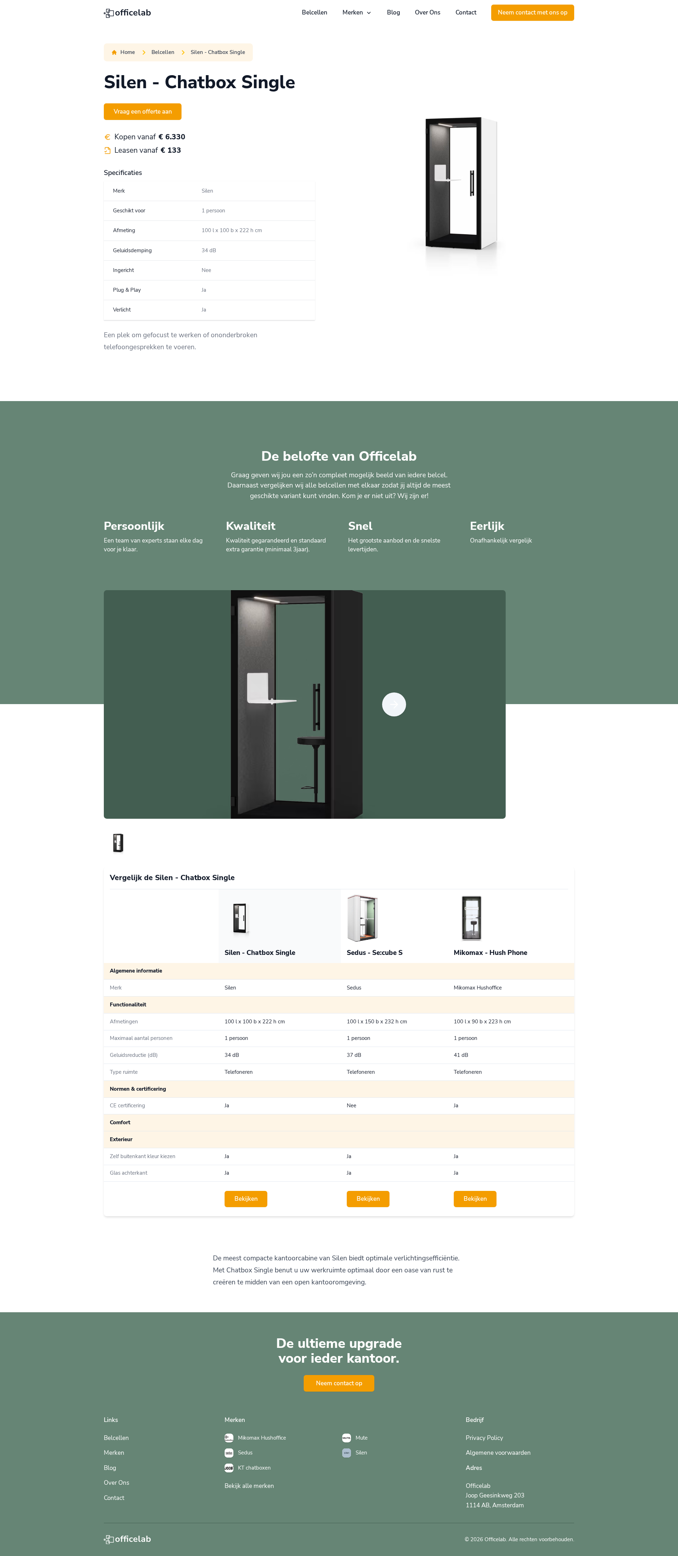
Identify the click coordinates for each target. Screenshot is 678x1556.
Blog (393, 12)
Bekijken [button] (246, 1199)
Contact (466, 12)
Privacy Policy (484, 1438)
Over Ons (427, 12)
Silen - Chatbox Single (218, 52)
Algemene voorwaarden (498, 1453)
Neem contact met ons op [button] (532, 12)
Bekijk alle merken (249, 1486)
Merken (353, 12)
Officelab (495, 1539)
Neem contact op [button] (339, 1383)
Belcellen (314, 12)
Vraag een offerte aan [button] (143, 112)
